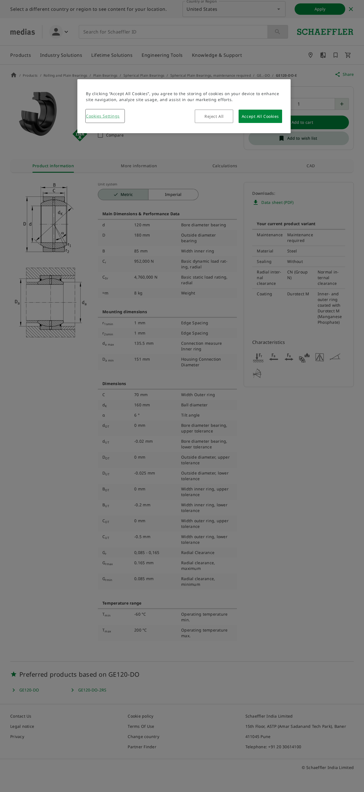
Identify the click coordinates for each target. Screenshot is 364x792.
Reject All (214, 116)
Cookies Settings (103, 116)
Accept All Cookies (260, 116)
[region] (184, 106)
